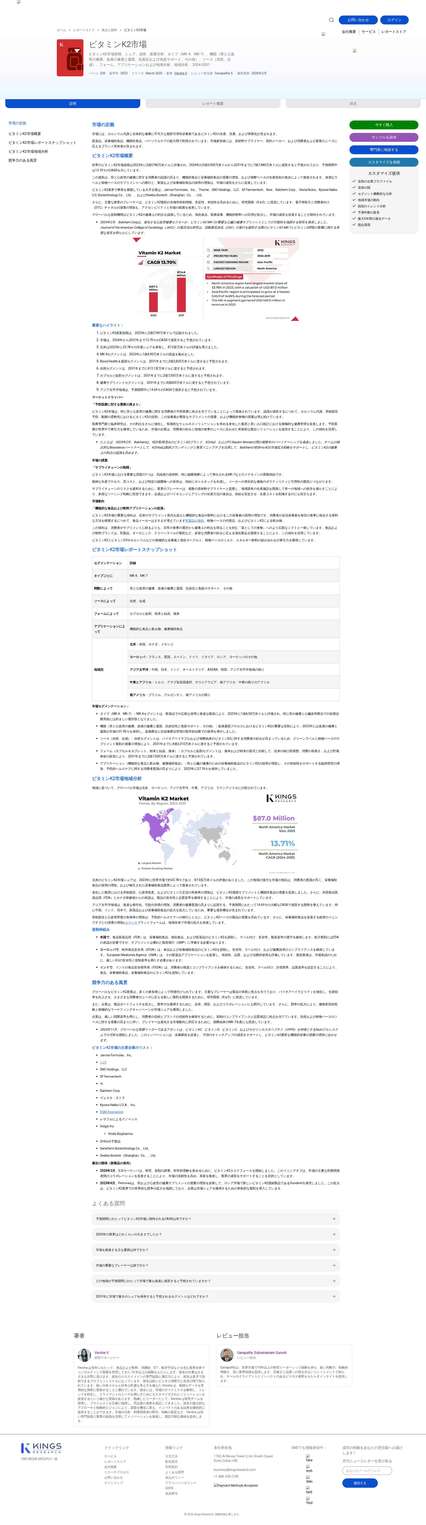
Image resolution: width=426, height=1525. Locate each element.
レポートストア (393, 32)
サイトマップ (113, 1483)
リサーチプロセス (116, 1472)
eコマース (130, 922)
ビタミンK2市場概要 (24, 134)
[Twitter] (309, 1490)
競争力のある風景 (22, 160)
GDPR (169, 1488)
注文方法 (171, 1456)
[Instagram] (309, 1469)
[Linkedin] (309, 1479)
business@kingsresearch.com (235, 1470)
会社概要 (349, 32)
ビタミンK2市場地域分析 (28, 151)
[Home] (36, 19)
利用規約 (171, 1467)
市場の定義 (17, 123)
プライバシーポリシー (180, 1483)
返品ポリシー (174, 1477)
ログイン (394, 20)
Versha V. (180, 73)
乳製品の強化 (194, 520)
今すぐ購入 (384, 125)
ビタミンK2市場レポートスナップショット (42, 142)
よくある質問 (174, 1472)
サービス (369, 32)
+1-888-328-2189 (226, 1476)
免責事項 (171, 1493)
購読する (360, 1483)
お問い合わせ (358, 20)
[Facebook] (309, 1458)
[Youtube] (309, 1501)
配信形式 (171, 1461)
